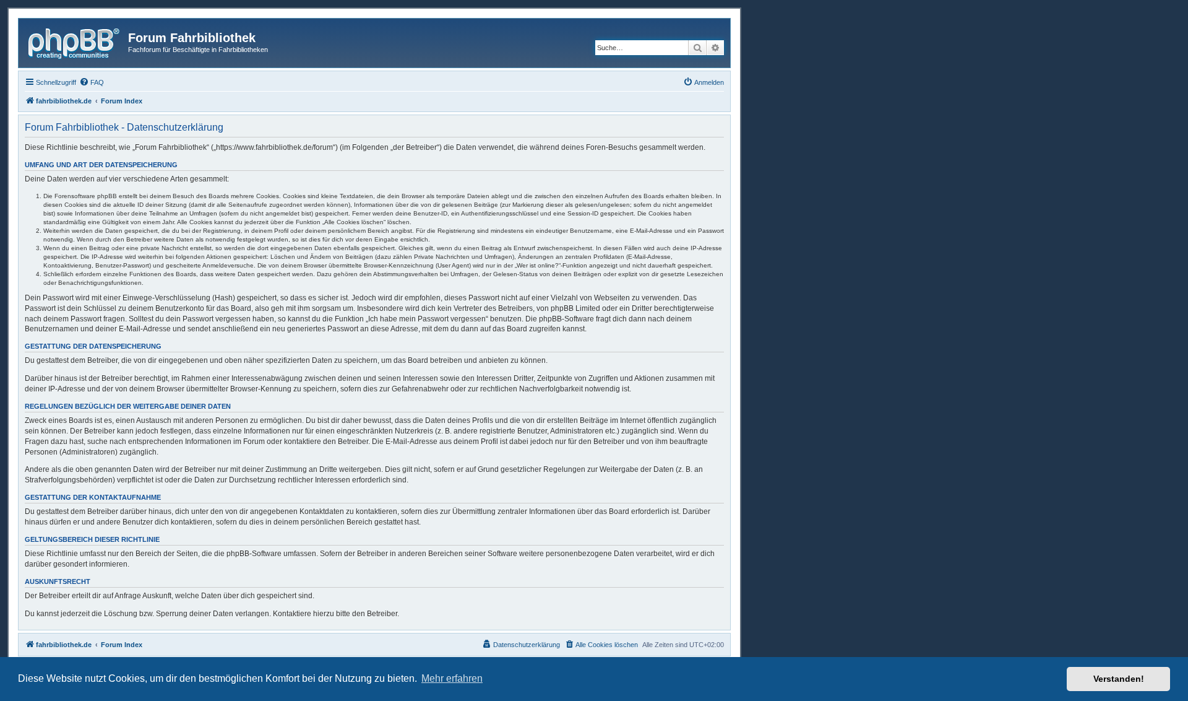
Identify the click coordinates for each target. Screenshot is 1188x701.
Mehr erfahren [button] (452, 678)
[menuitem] (91, 82)
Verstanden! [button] (1118, 679)
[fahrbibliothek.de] (75, 41)
